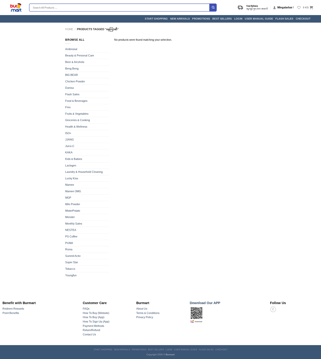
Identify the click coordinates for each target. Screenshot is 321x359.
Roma (68, 249)
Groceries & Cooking (77, 120)
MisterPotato (72, 210)
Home (69, 29)
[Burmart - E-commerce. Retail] (16, 7)
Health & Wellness (76, 126)
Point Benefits (11, 313)
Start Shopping (156, 18)
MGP (68, 197)
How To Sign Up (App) (96, 321)
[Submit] (213, 8)
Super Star (71, 262)
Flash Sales (284, 18)
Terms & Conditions (147, 313)
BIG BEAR (71, 75)
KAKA (69, 152)
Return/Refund (91, 330)
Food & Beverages (76, 100)
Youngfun (71, 275)
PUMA (69, 243)
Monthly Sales (73, 223)
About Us (141, 308)
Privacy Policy (144, 317)
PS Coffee (71, 236)
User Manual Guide (259, 18)
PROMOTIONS (201, 18)
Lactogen (70, 165)
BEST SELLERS (222, 18)
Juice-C (69, 146)
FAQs (86, 308)
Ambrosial (71, 49)
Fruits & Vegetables (76, 113)
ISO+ (68, 133)
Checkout (303, 18)
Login (238, 18)
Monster (70, 217)
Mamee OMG (73, 191)
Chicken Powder (75, 81)
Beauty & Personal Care (79, 55)
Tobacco (70, 268)
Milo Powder (72, 204)
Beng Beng (72, 68)
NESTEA (70, 230)
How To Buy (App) (93, 317)
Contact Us (89, 334)
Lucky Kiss (71, 178)
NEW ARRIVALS (180, 18)
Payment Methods (93, 326)
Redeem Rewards (13, 308)
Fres (68, 107)
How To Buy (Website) (96, 313)
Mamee (69, 184)
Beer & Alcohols (74, 62)
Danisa (69, 87)
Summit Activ (73, 256)
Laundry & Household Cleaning (84, 171)
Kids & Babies (73, 159)
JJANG (69, 139)
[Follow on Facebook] (273, 309)
